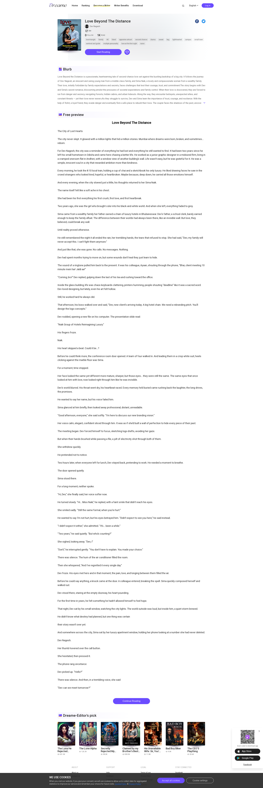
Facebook (247, 764)
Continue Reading (131, 701)
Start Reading (103, 52)
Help (108, 772)
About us (75, 772)
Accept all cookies (171, 780)
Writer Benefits (121, 5)
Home (75, 5)
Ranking (86, 5)
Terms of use (146, 772)
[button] (103, 52)
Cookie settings (200, 780)
